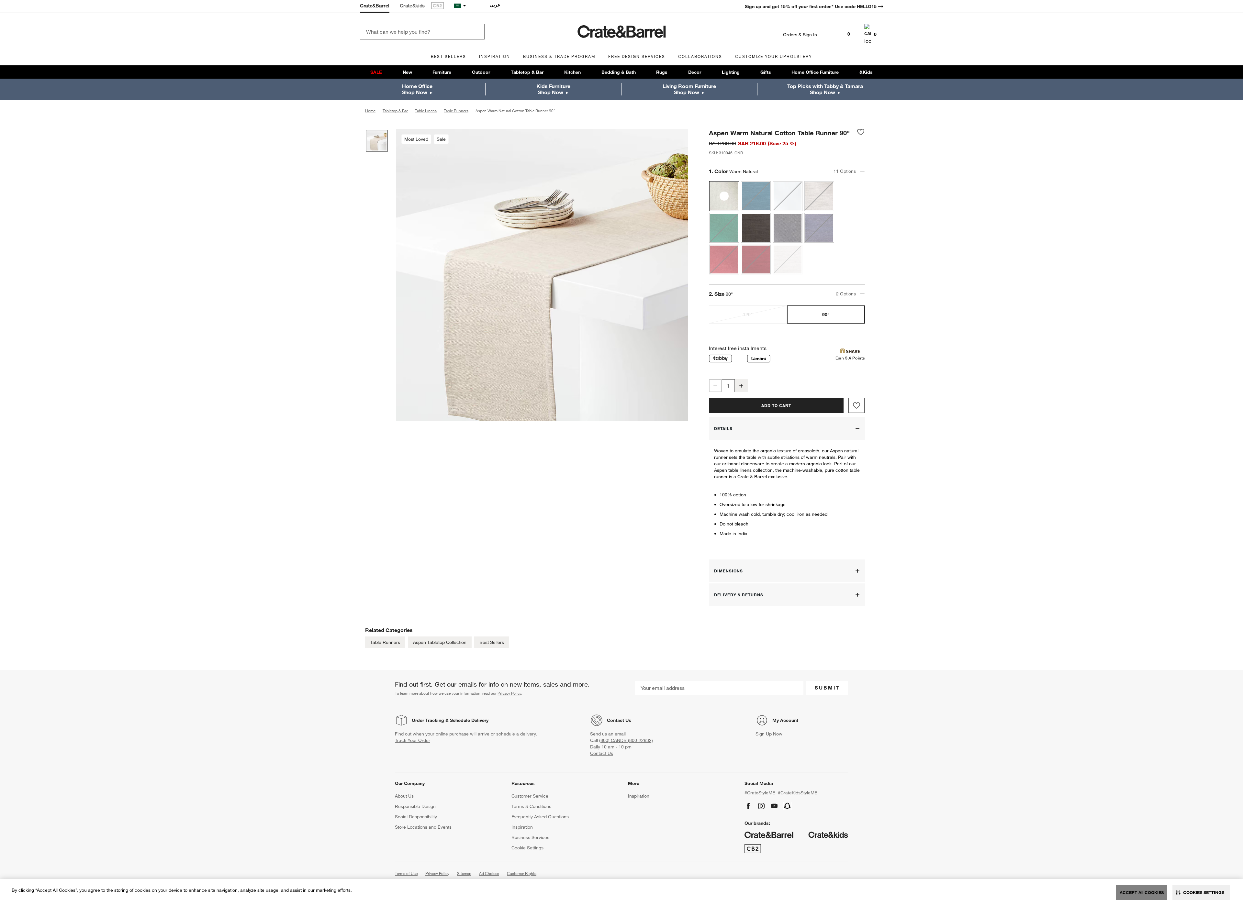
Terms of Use (406, 873)
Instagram (761, 806)
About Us (404, 796)
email (620, 734)
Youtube (774, 806)
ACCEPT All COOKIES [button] (1142, 892)
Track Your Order (412, 740)
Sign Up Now (769, 734)
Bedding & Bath (618, 72)
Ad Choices (489, 873)
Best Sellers (491, 642)
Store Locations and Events (423, 827)
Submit (827, 688)
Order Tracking (428, 720)
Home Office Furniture (815, 72)
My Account (785, 720)
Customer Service (529, 796)
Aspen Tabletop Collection (439, 642)
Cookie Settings (527, 848)
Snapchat (787, 806)
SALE (376, 72)
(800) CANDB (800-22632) (626, 740)
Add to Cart (776, 405)
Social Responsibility (416, 817)
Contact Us (619, 720)
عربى (495, 5)
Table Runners (385, 642)
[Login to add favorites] (860, 132)
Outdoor (481, 72)
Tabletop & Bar (527, 72)
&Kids (866, 72)
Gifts (765, 72)
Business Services (530, 837)
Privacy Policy (509, 693)
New (407, 72)
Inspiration (522, 827)
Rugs (661, 72)
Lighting (731, 72)
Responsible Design (415, 806)
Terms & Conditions (531, 806)
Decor (694, 72)
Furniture (441, 72)
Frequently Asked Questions (540, 817)
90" (825, 314)
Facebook (748, 806)
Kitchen (572, 72)
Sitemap (464, 873)
